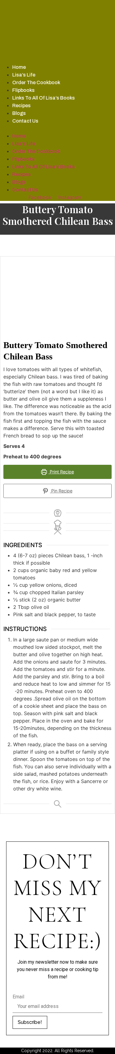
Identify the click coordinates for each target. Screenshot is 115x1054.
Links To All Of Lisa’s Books (43, 97)
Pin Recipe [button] (61, 490)
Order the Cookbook (36, 82)
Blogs (19, 113)
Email (18, 996)
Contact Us (25, 120)
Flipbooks (23, 90)
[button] (57, 128)
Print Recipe (61, 471)
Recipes (21, 105)
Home (19, 67)
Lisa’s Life (23, 74)
